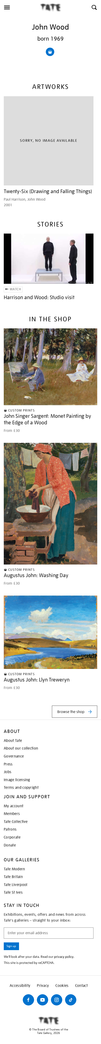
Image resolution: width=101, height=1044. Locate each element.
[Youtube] (42, 999)
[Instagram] (56, 999)
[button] (94, 7)
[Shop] (50, 52)
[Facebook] (28, 999)
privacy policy (64, 957)
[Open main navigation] (20, 7)
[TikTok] (70, 999)
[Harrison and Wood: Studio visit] (48, 259)
